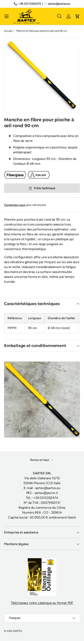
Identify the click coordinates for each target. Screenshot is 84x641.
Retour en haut (40, 460)
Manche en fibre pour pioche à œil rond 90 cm (41, 31)
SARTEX (17, 631)
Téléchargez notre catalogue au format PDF (42, 603)
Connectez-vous (14, 205)
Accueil (8, 31)
